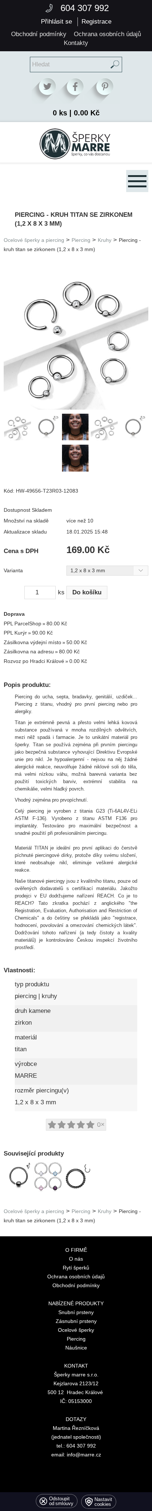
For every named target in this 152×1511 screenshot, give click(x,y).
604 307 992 (85, 8)
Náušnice (76, 1348)
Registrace (96, 21)
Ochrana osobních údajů (76, 1276)
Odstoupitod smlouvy (61, 1501)
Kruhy (104, 240)
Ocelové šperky (76, 1330)
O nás (76, 1259)
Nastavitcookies (103, 1502)
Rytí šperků (76, 1268)
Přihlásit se (56, 21)
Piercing (81, 240)
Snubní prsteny (76, 1312)
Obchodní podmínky (76, 1285)
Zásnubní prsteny (76, 1321)
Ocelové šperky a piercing (34, 240)
